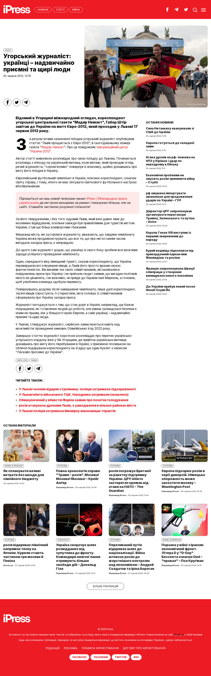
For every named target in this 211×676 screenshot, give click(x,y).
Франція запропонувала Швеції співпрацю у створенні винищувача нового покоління (170, 272)
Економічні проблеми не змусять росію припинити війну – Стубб (170, 178)
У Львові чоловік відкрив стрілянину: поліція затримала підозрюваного (77, 389)
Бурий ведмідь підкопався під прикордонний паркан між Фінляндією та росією (170, 254)
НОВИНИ (43, 9)
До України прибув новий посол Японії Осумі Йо (170, 288)
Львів (34, 360)
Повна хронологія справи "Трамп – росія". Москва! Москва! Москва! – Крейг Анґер (78, 477)
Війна (76, 9)
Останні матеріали (19, 425)
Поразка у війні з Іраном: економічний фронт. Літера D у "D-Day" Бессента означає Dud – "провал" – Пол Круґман (183, 553)
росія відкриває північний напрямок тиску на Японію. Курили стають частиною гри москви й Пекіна (25, 553)
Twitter (121, 657)
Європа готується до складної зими (170, 144)
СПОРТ (8, 50)
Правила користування (100, 648)
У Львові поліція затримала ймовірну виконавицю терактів (67, 411)
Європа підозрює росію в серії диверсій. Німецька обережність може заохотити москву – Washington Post (183, 479)
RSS (136, 657)
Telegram (100, 657)
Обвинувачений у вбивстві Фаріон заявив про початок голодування (73, 400)
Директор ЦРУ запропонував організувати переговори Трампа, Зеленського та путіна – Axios (170, 216)
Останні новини (159, 122)
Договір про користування (144, 648)
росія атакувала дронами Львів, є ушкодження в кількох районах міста (77, 405)
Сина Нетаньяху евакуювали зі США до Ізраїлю (170, 130)
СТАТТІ (60, 9)
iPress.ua (179, 634)
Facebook (79, 657)
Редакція (53, 648)
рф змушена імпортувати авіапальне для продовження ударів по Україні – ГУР (169, 196)
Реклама (70, 648)
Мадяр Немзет (52, 147)
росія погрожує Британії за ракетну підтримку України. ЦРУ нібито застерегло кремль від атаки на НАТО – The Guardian (130, 481)
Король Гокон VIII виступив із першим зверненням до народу (168, 236)
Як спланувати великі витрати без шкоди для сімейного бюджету (23, 475)
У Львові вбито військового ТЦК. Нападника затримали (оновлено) (74, 395)
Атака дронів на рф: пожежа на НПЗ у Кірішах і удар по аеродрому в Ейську (170, 160)
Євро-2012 (22, 360)
